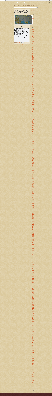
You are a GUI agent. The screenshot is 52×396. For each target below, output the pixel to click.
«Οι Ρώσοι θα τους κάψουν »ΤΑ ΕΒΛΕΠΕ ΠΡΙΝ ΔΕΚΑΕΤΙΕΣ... (33, 93)
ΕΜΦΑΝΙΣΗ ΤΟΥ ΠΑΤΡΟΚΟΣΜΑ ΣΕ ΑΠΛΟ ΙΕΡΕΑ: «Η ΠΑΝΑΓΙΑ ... (33, 43)
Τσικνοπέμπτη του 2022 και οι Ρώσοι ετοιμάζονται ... (33, 208)
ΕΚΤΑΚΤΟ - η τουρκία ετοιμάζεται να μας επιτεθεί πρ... (33, 316)
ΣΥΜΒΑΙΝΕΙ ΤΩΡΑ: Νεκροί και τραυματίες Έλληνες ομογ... (33, 377)
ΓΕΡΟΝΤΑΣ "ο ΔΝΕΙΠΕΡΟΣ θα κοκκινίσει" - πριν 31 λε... (33, 60)
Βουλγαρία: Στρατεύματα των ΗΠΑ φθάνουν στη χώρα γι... (33, 236)
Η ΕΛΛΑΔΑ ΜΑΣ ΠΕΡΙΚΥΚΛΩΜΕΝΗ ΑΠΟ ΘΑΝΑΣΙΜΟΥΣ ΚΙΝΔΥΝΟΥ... (33, 197)
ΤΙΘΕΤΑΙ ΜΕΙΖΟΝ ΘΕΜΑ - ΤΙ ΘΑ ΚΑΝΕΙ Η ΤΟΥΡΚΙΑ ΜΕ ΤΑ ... (33, 190)
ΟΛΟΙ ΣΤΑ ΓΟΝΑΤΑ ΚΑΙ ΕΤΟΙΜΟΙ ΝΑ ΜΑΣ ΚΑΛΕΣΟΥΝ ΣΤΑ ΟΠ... (33, 177)
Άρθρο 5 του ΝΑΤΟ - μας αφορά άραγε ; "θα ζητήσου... (33, 361)
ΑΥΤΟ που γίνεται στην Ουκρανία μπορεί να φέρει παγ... (33, 375)
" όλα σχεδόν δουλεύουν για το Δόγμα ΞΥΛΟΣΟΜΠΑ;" (33, 226)
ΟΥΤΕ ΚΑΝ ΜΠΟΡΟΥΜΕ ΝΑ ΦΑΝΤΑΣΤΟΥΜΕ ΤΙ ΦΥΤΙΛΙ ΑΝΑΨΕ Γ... (33, 157)
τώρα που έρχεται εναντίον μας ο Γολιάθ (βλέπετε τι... (33, 69)
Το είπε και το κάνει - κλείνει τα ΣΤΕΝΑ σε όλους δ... (33, 29)
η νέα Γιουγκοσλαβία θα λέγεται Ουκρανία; (33, 319)
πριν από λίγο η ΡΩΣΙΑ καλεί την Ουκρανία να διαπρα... (33, 139)
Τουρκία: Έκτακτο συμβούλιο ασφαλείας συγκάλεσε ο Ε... (33, 203)
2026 (32, 13)
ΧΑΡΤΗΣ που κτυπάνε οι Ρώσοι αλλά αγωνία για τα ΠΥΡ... (33, 136)
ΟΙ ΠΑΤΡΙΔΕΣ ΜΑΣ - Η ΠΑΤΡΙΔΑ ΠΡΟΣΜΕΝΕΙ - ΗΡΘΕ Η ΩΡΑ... (33, 221)
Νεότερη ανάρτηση (16, 44)
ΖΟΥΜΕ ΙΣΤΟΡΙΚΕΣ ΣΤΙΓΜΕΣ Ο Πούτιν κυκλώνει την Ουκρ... (33, 206)
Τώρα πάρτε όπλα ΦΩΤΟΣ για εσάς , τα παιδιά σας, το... (33, 367)
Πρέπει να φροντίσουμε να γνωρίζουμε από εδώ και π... (33, 218)
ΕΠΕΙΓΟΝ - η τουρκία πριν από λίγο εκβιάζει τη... (33, 55)
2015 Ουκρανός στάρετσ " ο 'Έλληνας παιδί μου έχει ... (33, 276)
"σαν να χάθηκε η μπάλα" (33, 216)
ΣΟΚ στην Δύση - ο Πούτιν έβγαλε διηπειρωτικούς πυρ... (33, 82)
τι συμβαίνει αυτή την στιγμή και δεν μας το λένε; (33, 385)
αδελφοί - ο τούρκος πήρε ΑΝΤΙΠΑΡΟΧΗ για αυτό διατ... (33, 49)
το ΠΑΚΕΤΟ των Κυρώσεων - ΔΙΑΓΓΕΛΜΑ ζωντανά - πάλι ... (33, 126)
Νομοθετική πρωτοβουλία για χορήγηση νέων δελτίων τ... (33, 353)
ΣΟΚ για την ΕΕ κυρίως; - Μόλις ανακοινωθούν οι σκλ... (33, 134)
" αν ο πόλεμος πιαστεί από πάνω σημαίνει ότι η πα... (33, 358)
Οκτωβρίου (33, 19)
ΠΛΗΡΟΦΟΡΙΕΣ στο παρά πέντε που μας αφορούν (33, 382)
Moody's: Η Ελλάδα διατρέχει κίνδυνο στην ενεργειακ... (33, 329)
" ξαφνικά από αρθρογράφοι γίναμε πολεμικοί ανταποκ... (33, 314)
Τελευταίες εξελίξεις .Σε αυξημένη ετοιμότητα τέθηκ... (33, 154)
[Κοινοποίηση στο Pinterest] (23, 42)
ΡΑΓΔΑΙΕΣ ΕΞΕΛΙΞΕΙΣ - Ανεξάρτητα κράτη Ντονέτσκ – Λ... (33, 267)
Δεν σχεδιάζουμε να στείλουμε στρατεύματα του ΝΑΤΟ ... (33, 145)
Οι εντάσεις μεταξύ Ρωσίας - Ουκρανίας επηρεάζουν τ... (33, 242)
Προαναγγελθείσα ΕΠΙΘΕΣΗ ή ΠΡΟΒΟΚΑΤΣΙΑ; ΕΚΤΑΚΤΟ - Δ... (33, 364)
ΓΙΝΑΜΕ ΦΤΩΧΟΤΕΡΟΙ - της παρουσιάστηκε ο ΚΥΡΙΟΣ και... (33, 332)
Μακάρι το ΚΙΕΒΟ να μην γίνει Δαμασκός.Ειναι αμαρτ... (33, 105)
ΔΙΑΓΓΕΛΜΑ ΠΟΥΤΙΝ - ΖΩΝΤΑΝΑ (33, 265)
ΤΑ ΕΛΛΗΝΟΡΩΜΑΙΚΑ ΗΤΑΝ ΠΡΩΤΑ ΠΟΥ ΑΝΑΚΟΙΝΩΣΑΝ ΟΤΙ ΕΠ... (33, 108)
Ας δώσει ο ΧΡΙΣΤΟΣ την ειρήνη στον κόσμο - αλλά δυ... (33, 58)
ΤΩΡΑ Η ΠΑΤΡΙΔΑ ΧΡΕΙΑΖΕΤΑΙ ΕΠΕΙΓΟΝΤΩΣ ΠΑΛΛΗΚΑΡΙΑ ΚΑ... (33, 184)
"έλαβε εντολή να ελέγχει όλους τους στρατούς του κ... (33, 279)
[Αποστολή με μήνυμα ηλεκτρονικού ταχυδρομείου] (21, 42)
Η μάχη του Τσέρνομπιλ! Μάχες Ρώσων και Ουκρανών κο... (33, 152)
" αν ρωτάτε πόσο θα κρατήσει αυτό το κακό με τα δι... (33, 31)
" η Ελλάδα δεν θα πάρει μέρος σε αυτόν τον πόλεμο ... (33, 37)
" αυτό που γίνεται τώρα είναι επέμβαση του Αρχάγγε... (33, 96)
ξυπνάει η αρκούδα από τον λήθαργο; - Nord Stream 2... (33, 232)
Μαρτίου (33, 26)
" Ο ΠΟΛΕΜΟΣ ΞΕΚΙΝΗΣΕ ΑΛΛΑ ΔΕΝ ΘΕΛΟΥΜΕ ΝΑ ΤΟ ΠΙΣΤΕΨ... (33, 345)
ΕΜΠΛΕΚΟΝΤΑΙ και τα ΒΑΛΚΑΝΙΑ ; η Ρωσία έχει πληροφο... (33, 299)
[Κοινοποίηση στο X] (22, 42)
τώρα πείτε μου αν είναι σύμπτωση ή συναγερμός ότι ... (33, 291)
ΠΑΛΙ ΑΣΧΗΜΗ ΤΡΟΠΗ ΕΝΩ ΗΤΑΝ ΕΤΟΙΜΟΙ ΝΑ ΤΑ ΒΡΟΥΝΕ (33, 270)
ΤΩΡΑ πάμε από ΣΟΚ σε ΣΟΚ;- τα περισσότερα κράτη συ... (33, 257)
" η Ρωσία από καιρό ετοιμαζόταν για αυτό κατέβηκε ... (33, 286)
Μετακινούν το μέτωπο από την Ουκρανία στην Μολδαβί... (33, 311)
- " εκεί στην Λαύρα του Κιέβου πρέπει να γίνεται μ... (33, 338)
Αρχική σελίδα (21, 44)
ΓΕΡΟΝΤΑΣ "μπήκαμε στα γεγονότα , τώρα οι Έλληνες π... (33, 248)
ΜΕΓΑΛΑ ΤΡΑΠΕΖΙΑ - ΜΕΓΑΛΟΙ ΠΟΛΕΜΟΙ (33, 348)
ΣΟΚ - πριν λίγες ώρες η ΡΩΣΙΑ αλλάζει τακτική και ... (33, 88)
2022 (32, 16)
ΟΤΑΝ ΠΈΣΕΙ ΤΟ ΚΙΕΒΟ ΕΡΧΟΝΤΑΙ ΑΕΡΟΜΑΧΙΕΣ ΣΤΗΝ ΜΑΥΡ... (33, 102)
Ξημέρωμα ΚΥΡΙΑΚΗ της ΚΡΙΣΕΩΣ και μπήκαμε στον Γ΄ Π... (33, 66)
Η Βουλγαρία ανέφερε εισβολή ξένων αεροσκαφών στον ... (33, 296)
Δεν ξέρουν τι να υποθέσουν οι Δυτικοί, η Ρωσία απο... (33, 356)
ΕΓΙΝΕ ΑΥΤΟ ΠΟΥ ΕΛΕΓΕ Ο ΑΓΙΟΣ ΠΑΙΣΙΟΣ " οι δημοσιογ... (33, 40)
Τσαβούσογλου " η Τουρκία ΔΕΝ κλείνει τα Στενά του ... (33, 91)
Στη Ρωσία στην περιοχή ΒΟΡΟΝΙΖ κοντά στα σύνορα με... (33, 321)
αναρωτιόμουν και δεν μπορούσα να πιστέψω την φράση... (33, 34)
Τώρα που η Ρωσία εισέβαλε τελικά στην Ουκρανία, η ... (33, 149)
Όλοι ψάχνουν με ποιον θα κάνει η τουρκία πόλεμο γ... (33, 74)
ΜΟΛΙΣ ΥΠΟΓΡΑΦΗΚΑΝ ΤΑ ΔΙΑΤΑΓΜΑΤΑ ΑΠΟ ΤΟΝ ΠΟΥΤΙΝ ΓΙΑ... (33, 254)
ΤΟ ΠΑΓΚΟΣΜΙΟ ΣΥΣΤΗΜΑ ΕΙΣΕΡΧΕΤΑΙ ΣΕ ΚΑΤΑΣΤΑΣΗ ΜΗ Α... (33, 163)
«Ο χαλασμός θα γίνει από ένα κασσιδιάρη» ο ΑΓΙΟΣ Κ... (33, 46)
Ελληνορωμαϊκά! (20, 2)
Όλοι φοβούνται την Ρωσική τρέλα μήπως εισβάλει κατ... (33, 335)
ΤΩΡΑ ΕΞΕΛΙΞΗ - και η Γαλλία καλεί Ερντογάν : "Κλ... (33, 117)
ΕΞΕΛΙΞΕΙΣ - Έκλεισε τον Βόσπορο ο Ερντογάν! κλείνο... (33, 380)
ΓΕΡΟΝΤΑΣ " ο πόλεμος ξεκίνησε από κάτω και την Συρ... (33, 85)
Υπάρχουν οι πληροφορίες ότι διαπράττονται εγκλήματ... (33, 80)
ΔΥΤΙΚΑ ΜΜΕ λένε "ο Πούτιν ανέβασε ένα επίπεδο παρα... (33, 251)
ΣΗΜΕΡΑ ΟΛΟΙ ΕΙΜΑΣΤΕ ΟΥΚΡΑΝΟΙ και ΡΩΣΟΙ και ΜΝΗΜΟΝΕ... (33, 167)
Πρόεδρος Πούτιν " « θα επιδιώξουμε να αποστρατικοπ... (33, 123)
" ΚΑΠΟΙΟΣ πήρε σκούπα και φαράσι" (33, 114)
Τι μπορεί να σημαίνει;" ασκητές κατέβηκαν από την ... (33, 387)
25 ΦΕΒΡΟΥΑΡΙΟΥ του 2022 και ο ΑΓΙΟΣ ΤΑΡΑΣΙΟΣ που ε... (33, 120)
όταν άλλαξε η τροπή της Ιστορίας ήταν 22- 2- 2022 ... (33, 260)
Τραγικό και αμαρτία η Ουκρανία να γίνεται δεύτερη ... (33, 63)
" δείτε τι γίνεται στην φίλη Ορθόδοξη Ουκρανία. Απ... (33, 77)
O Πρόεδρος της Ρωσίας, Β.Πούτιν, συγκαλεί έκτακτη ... (33, 273)
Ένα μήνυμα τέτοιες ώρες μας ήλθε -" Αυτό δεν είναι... (33, 129)
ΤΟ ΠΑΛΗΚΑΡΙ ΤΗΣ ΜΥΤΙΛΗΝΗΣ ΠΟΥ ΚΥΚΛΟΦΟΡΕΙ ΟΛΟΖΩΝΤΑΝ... (33, 325)
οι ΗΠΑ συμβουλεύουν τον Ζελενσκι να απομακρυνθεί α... (33, 245)
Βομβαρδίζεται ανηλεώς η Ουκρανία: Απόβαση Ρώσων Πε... (33, 200)
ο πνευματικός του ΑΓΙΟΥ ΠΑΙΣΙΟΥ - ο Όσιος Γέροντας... (33, 340)
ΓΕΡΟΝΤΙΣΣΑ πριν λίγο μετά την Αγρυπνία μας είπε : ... (33, 293)
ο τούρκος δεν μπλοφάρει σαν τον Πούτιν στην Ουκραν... (33, 372)
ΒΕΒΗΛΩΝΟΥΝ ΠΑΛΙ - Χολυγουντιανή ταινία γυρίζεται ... (33, 350)
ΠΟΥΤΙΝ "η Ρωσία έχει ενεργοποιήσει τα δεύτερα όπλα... (33, 214)
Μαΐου (32, 24)
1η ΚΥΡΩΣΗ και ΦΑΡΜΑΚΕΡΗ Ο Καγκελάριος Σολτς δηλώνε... (33, 239)
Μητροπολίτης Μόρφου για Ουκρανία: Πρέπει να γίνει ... (33, 229)
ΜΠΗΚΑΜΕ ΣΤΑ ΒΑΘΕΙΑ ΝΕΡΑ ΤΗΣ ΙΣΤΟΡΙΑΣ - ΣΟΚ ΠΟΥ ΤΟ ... (33, 262)
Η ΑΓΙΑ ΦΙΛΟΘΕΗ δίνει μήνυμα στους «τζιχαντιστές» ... (33, 305)
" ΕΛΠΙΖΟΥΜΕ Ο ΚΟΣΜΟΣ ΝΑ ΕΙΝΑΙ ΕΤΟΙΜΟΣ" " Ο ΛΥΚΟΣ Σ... (33, 308)
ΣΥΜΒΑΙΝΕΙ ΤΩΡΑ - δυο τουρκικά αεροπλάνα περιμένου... (33, 72)
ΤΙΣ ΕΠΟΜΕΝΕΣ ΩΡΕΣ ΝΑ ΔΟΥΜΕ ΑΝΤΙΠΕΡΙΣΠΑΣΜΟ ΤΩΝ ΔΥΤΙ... (33, 170)
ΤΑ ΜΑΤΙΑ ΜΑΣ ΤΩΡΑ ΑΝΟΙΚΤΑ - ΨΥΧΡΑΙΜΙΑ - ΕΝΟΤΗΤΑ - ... (33, 187)
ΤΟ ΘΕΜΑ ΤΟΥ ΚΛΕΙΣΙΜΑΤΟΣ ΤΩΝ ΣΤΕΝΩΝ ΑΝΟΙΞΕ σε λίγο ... (33, 52)
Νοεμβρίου (33, 18)
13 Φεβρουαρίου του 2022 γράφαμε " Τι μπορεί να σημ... (33, 99)
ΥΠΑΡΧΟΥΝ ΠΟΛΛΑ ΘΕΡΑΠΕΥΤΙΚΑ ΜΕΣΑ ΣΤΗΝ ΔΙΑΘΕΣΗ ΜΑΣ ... (33, 302)
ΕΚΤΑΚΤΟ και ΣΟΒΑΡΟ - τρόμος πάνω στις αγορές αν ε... (33, 112)
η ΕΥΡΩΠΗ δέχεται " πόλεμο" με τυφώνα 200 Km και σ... (33, 283)
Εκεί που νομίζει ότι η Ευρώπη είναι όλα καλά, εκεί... (33, 281)
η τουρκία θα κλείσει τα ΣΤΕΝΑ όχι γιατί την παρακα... (33, 211)
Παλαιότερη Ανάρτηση (27, 44)
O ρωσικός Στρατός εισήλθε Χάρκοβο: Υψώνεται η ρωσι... (33, 193)
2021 (32, 390)
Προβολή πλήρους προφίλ (33, 10)
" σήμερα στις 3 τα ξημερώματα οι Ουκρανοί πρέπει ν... (33, 343)
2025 (32, 14)
